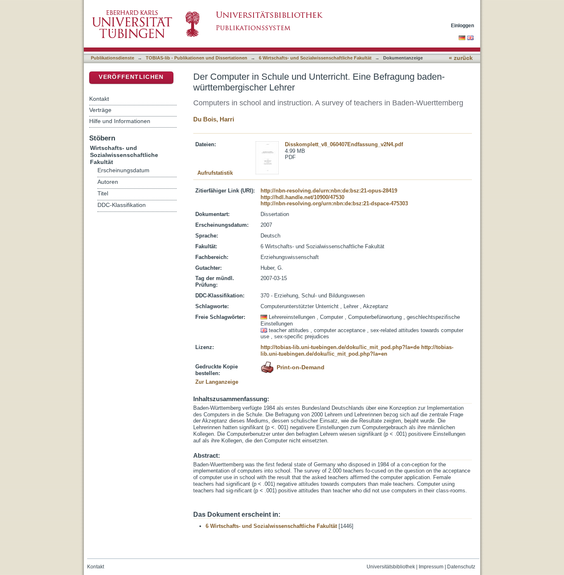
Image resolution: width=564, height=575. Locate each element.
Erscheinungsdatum (123, 170)
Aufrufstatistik (215, 173)
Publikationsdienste (112, 57)
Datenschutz (461, 567)
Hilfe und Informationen (119, 121)
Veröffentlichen (131, 77)
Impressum (431, 567)
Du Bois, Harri (213, 119)
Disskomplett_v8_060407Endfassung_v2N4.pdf (344, 144)
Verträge (100, 110)
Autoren (107, 182)
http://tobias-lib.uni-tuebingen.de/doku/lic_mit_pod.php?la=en (357, 350)
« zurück (461, 58)
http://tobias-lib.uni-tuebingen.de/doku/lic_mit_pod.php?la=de (340, 347)
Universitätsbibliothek (391, 567)
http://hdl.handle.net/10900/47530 (302, 197)
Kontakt (99, 98)
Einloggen (462, 25)
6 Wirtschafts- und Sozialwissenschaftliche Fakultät (315, 57)
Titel (102, 193)
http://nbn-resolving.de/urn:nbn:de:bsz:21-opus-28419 (329, 191)
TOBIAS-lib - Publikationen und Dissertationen (196, 57)
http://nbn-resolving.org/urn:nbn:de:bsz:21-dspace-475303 (334, 203)
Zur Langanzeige (216, 382)
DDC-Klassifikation (121, 205)
